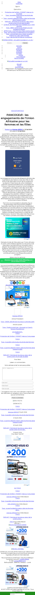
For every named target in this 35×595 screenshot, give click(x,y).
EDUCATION (15, 111)
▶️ (15, 166)
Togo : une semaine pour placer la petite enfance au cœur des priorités (19, 34)
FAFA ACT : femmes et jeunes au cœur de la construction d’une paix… (17, 428)
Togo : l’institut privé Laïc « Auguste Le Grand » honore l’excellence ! (17, 328)
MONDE (19, 50)
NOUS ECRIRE (19, 58)
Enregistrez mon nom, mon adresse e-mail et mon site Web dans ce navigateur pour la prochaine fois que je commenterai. (18, 393)
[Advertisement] (17, 90)
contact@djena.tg (20, 561)
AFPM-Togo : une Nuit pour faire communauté (19, 31)
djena (7, 285)
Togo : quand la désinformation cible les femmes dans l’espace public (19, 19)
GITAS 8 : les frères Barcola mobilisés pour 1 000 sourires (19, 25)
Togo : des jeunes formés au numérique (19, 37)
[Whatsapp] (20, 282)
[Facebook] (11, 282)
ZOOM (21, 55)
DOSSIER (19, 52)
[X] (14, 282)
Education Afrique (15, 285)
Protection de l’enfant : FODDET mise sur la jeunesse (19, 13)
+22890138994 (24, 559)
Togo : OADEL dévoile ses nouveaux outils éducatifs (17, 322)
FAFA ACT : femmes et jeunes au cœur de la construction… (17, 518)
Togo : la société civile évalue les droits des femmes (19, 16)
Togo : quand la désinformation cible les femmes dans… (17, 509)
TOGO (19, 47)
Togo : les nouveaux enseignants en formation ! (19, 32)
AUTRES (19, 53)
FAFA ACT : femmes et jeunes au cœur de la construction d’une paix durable (19, 22)
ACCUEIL (19, 46)
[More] (23, 282)
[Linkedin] (17, 282)
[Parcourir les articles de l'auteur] (17, 314)
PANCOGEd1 (25, 285)
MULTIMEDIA (20, 57)
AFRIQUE (19, 49)
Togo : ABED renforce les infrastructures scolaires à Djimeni (19, 28)
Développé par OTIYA (17, 168)
